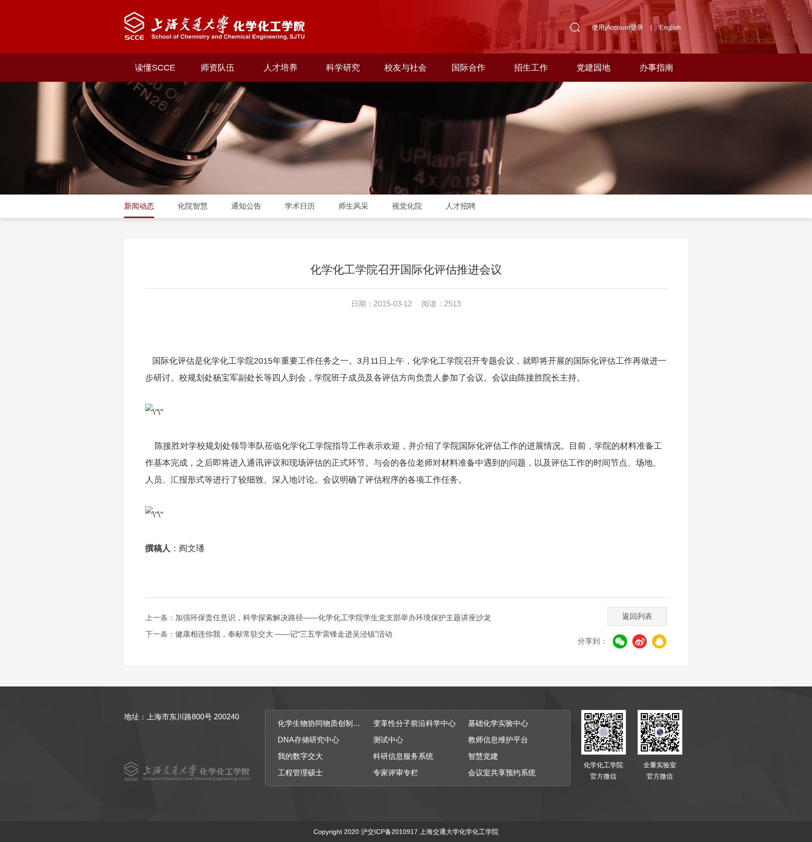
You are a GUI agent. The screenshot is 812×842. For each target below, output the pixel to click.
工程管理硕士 (300, 773)
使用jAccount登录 (617, 27)
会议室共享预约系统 (502, 773)
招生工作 (531, 67)
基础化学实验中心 (498, 723)
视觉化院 (407, 206)
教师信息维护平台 (498, 740)
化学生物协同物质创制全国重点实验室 (322, 723)
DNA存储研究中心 (308, 740)
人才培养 (280, 67)
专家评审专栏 (395, 773)
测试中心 (388, 740)
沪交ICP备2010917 (389, 831)
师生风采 (353, 206)
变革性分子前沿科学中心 (414, 723)
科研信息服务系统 (403, 756)
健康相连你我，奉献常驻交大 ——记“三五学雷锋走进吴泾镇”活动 (283, 634)
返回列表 (637, 616)
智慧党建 (483, 756)
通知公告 (246, 206)
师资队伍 (217, 67)
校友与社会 (405, 67)
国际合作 (468, 67)
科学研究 (343, 67)
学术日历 (300, 206)
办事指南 (656, 67)
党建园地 (593, 67)
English (670, 27)
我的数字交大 (300, 756)
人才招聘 (460, 206)
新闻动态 (139, 206)
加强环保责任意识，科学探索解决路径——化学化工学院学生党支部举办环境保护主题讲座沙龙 (333, 618)
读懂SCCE (155, 67)
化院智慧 (193, 206)
